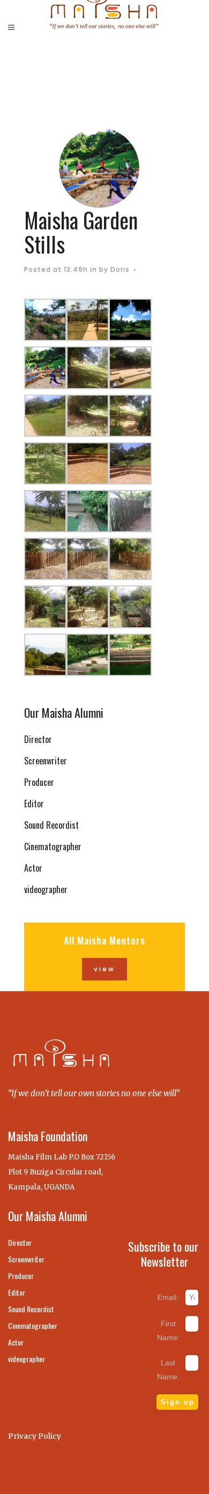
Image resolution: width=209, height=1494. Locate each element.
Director (38, 739)
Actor (33, 867)
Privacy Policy (34, 1436)
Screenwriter (45, 760)
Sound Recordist (51, 825)
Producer (39, 782)
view (104, 968)
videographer (46, 889)
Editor (34, 803)
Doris (120, 269)
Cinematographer (52, 846)
